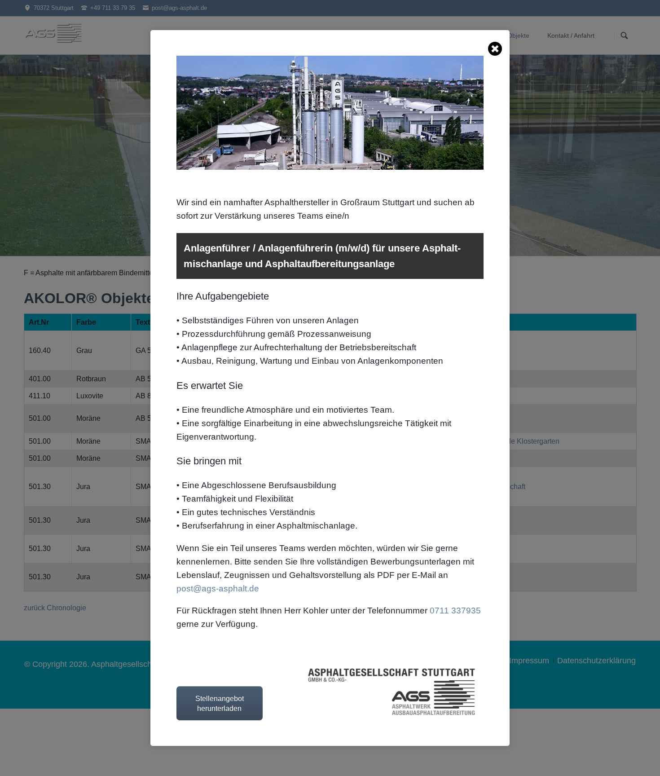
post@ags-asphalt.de (217, 588)
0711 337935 (455, 610)
